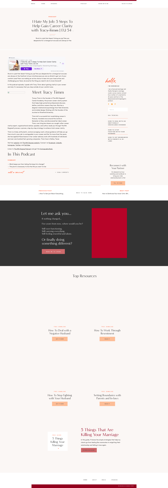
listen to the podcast (24, 334)
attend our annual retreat (27, 337)
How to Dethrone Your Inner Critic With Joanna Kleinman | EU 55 (124, 193)
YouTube (27, 145)
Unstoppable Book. (46, 149)
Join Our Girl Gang (15, 293)
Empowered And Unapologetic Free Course (24, 296)
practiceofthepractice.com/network (22, 380)
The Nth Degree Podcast (22, 149)
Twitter (18, 145)
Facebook (52, 143)
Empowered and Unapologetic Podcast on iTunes (40, 369)
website (16, 143)
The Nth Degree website (31, 143)
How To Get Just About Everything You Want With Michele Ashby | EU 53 (33, 284)
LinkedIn (59, 143)
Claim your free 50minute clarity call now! (22, 277)
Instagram (11, 145)
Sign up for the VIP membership (20, 291)
